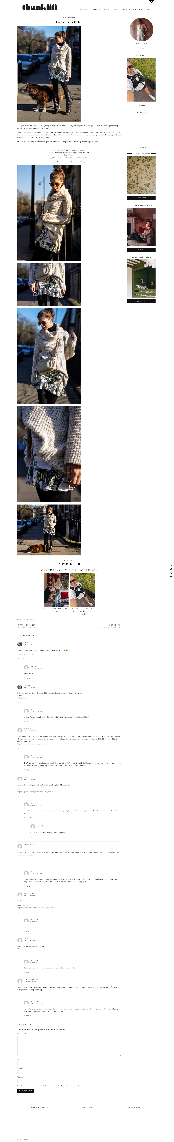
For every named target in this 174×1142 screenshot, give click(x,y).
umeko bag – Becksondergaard (75, 157)
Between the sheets (111, 626)
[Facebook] (71, 564)
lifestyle (96, 9)
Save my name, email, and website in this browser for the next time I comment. (50, 1086)
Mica (26, 643)
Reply (22, 659)
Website (20, 1077)
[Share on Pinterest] (30, 620)
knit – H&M (57, 150)
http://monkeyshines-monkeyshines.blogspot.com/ (36, 907)
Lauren (27, 685)
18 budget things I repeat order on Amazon (81, 611)
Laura (26, 777)
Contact (150, 9)
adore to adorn (31, 845)
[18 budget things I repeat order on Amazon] (82, 590)
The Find (27, 729)
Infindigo (83, 162)
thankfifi (26, 1139)
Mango (83, 150)
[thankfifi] (39, 7)
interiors (84, 9)
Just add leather (26, 626)
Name (20, 1059)
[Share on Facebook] (24, 620)
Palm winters (69, 22)
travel (107, 9)
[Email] (79, 564)
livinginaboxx (22, 698)
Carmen (27, 939)
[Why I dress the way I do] (56, 590)
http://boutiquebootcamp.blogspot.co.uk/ (32, 744)
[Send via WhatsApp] (33, 620)
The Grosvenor (63, 135)
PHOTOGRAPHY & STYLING (133, 9)
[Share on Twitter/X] (27, 620)
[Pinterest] (67, 564)
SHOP (116, 9)
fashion (72, 18)
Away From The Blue (25, 654)
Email (20, 1068)
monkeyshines (30, 893)
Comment (21, 1034)
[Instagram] (63, 564)
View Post (141, 81)
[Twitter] (59, 564)
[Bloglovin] (75, 564)
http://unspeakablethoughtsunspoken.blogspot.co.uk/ (36, 791)
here (68, 152)
